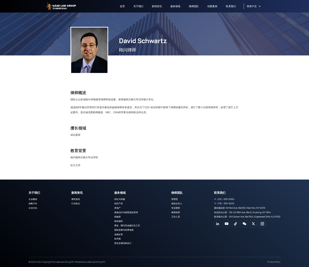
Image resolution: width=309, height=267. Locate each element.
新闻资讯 (157, 6)
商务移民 (118, 221)
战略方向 (33, 203)
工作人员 (175, 216)
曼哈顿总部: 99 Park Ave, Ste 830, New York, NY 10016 (239, 207)
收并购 (117, 238)
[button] (254, 6)
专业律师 (175, 207)
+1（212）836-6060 (224, 199)
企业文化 (33, 207)
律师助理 (175, 212)
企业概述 (33, 199)
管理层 (174, 199)
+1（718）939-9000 (224, 203)
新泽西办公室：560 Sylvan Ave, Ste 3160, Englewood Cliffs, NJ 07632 (247, 216)
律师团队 (194, 6)
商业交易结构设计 (122, 243)
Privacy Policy (273, 261)
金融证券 (118, 234)
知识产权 (118, 203)
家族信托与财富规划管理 (126, 212)
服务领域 (175, 6)
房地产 (117, 207)
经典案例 (212, 6)
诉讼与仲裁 (119, 199)
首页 (122, 6)
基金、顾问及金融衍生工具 (127, 225)
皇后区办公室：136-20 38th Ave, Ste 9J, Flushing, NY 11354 (242, 212)
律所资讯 (75, 199)
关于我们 (138, 6)
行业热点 (75, 203)
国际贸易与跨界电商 (124, 229)
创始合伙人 (176, 203)
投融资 (117, 216)
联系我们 (231, 6)
